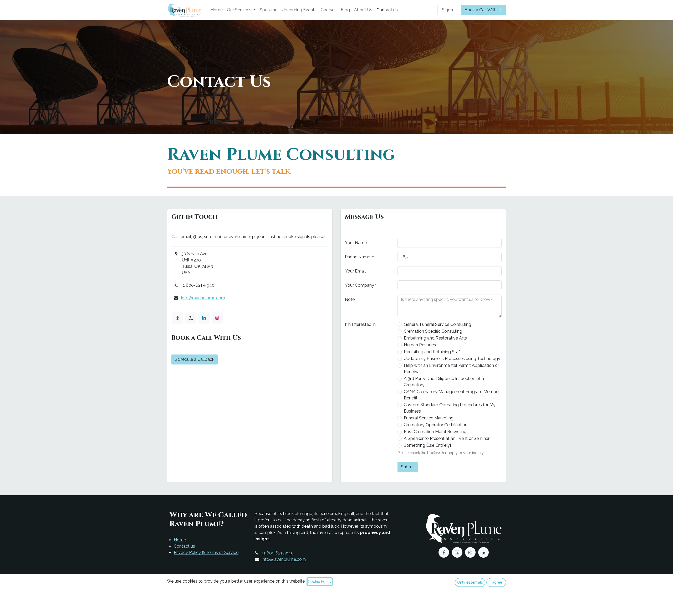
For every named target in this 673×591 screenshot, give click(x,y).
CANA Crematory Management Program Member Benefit (452, 394)
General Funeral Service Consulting (437, 324)
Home (180, 539)
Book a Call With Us (484, 9)
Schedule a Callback (194, 359)
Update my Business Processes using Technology (452, 358)
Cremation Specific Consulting (433, 331)
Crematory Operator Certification (435, 424)
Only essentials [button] (470, 582)
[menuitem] (216, 10)
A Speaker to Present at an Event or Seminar (447, 438)
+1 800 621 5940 (278, 553)
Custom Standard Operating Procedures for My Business (450, 408)
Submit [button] (408, 466)
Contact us (184, 546)
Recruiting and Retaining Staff (432, 351)
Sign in (448, 9)
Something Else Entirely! (427, 445)
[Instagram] (217, 317)
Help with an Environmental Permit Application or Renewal (451, 368)
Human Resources (422, 344)
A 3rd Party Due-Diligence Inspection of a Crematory (444, 381)
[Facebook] (177, 317)
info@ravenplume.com (203, 297)
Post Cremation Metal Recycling (435, 431)
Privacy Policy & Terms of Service (206, 552)
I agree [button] (496, 582)
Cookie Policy (320, 581)
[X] (191, 317)
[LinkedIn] (204, 317)
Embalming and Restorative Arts (435, 338)
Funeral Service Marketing (428, 417)
